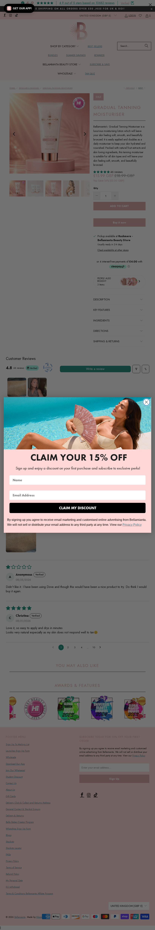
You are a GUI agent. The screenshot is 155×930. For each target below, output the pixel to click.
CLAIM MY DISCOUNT (77, 507)
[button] (19, 8)
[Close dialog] (146, 402)
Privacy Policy (132, 524)
